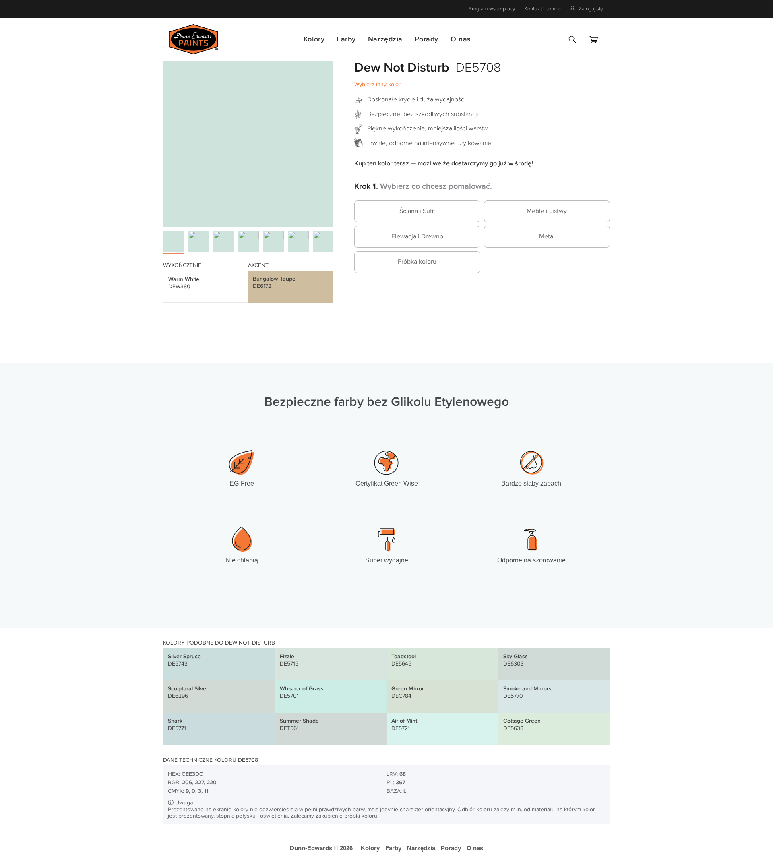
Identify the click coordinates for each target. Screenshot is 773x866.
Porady (426, 39)
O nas (461, 39)
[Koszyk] (593, 39)
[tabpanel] (248, 142)
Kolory (314, 39)
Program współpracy (492, 9)
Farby (346, 39)
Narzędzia (385, 39)
